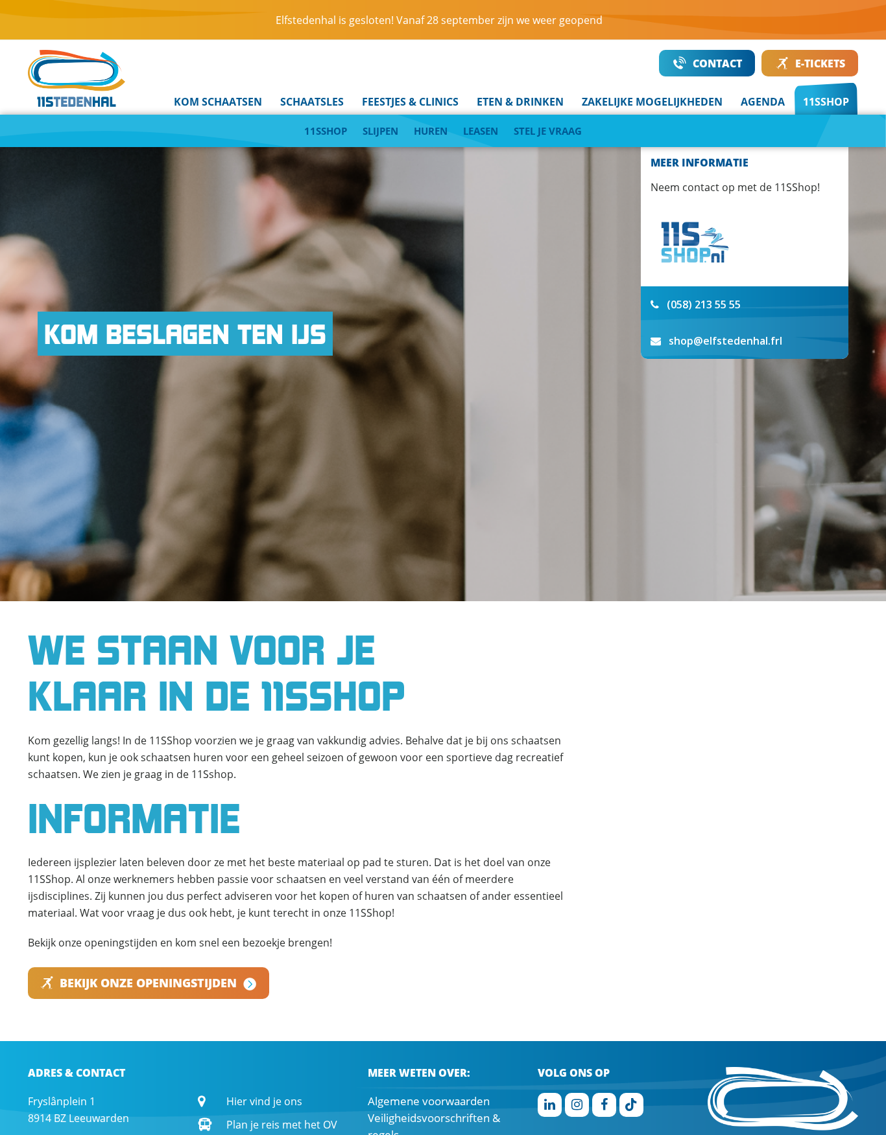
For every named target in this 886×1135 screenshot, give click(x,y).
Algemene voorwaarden (429, 1101)
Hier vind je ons (264, 1101)
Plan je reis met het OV (281, 1125)
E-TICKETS (820, 63)
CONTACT (717, 63)
